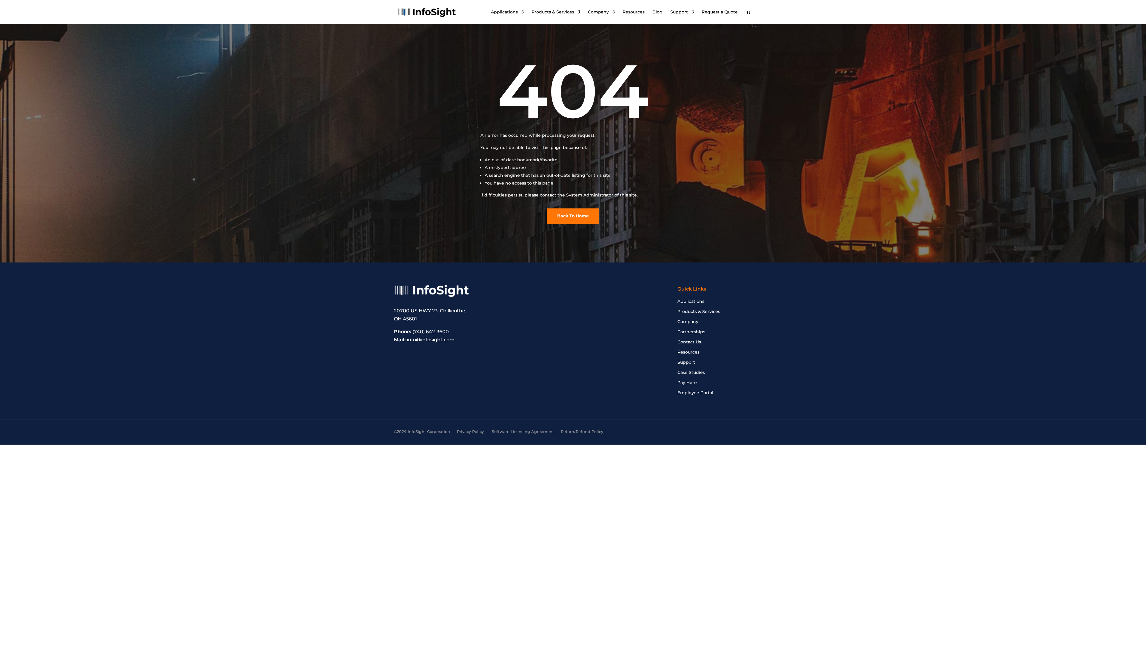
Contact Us (689, 342)
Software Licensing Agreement (523, 431)
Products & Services (553, 12)
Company (598, 12)
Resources (634, 12)
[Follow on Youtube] (747, 432)
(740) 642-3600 (430, 331)
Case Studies (691, 372)
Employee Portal (695, 393)
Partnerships (691, 332)
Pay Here (687, 382)
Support (679, 12)
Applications (504, 12)
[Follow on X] (728, 432)
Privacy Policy (470, 431)
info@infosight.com (431, 340)
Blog (657, 12)
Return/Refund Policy (582, 431)
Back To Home (573, 216)
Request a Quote (720, 12)
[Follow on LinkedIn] (738, 432)
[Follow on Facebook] (718, 432)
